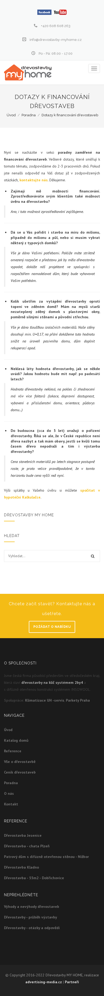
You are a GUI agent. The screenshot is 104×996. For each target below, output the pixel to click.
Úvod (11, 115)
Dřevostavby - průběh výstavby (30, 917)
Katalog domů (16, 740)
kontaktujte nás (33, 180)
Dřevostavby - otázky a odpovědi (32, 927)
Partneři (72, 982)
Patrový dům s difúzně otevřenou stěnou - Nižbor (46, 856)
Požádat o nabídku (52, 627)
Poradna (29, 115)
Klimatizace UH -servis (44, 700)
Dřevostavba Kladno (21, 867)
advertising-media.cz (43, 982)
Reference (12, 751)
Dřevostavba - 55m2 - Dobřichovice (34, 877)
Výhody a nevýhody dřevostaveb (31, 906)
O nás (9, 793)
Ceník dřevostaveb (20, 772)
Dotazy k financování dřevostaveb (70, 115)
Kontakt (11, 804)
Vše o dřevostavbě (19, 761)
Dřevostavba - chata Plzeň (27, 846)
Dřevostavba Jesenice (23, 835)
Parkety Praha (78, 700)
